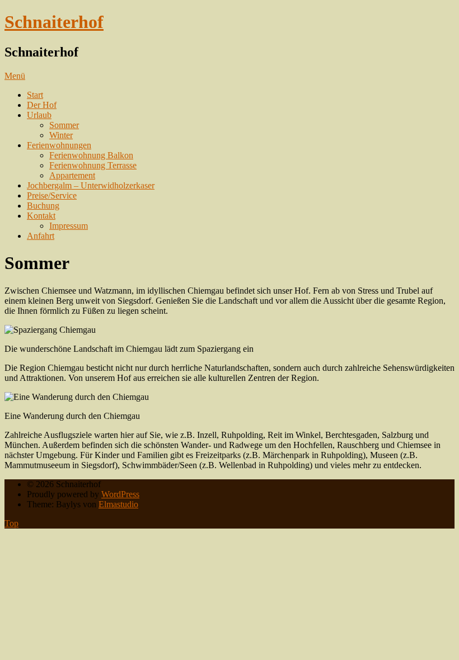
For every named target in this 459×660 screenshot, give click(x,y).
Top (11, 523)
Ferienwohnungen (59, 145)
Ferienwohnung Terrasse (93, 165)
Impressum (68, 225)
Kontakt (41, 215)
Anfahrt (40, 236)
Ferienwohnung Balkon (91, 155)
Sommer (64, 125)
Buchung (43, 205)
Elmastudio (118, 504)
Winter (61, 135)
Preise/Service (52, 195)
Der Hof (42, 105)
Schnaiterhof (54, 22)
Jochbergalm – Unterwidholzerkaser (90, 185)
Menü (14, 76)
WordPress (120, 494)
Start (35, 95)
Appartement (72, 175)
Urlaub (39, 115)
